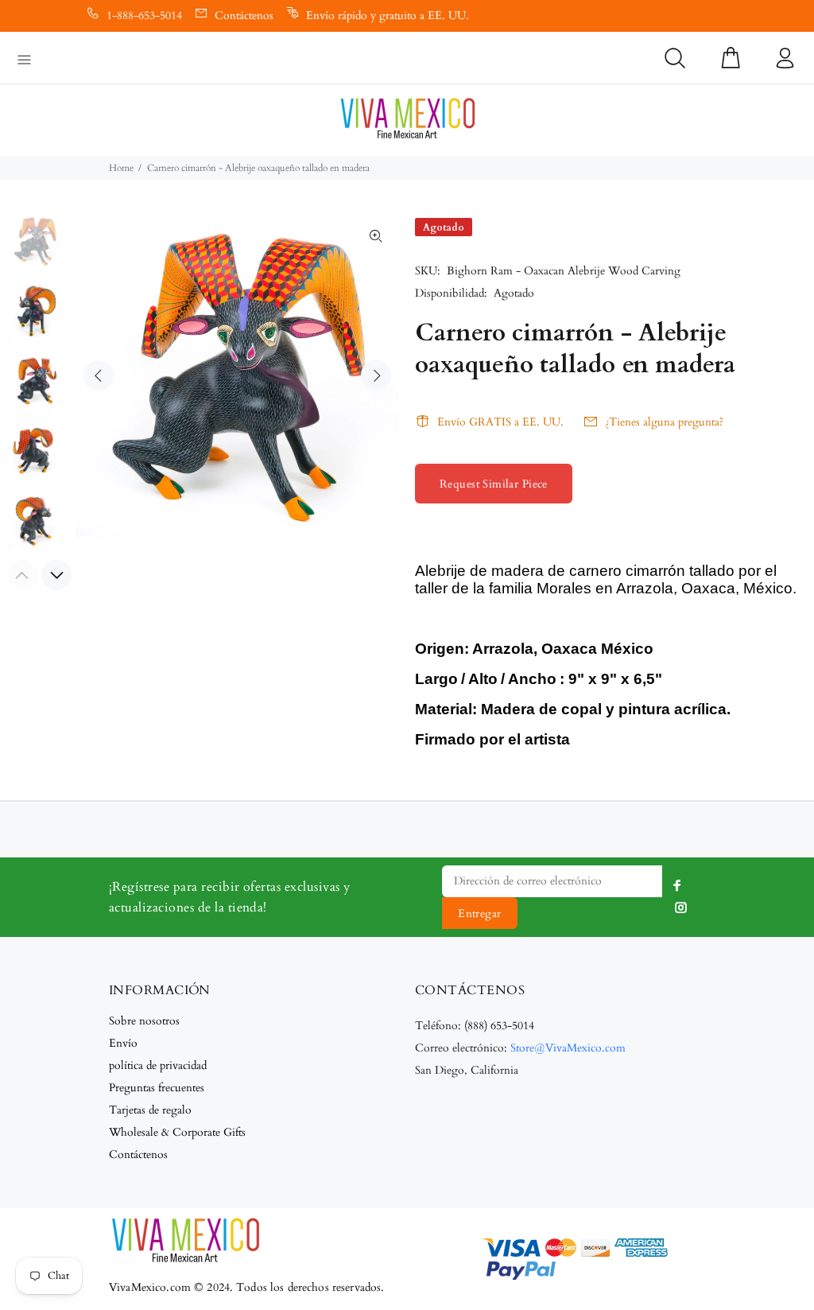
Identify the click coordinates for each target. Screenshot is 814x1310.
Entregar (479, 913)
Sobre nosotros (144, 1020)
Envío (123, 1043)
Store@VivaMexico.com (568, 1047)
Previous (98, 375)
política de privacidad (158, 1065)
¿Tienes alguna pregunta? (664, 422)
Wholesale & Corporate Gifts (177, 1132)
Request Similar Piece (494, 484)
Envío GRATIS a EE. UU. (500, 422)
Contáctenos (244, 15)
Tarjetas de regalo (150, 1110)
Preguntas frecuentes (156, 1087)
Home (121, 167)
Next (376, 375)
